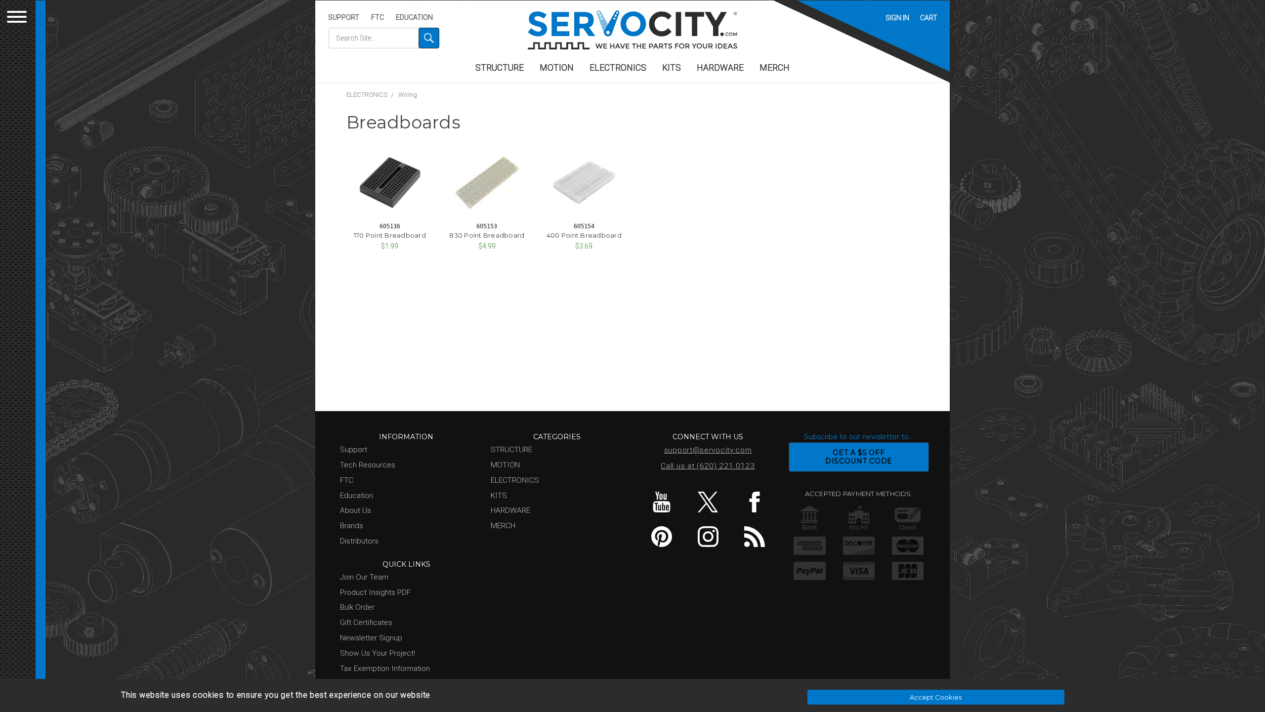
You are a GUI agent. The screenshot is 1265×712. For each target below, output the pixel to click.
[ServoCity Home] (632, 30)
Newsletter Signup (371, 637)
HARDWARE (720, 68)
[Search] (429, 38)
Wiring (407, 94)
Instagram (707, 536)
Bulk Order (357, 607)
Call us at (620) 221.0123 (708, 465)
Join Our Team (364, 577)
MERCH (774, 68)
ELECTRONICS (618, 68)
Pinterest (661, 536)
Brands (351, 525)
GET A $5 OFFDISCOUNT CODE (858, 456)
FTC (377, 17)
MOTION (557, 68)
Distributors (359, 541)
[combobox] (384, 38)
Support (343, 17)
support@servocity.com (708, 450)
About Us (355, 510)
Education (414, 17)
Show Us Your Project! (377, 653)
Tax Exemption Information (385, 668)
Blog (754, 536)
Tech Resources (367, 465)
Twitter (707, 502)
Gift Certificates (366, 622)
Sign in (897, 18)
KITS (671, 68)
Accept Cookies (936, 697)
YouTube (661, 502)
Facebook (754, 502)
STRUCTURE (499, 68)
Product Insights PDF (375, 592)
